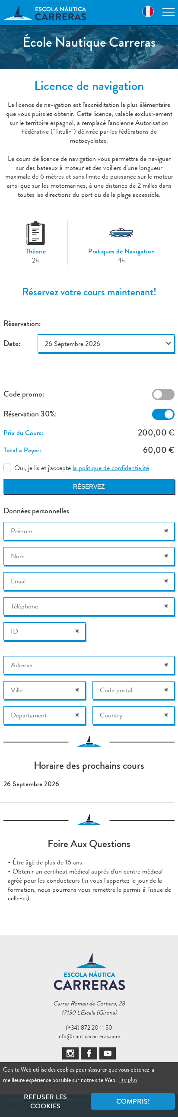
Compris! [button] (133, 1101)
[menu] (168, 12)
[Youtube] (107, 1053)
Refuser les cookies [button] (45, 1101)
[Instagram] (70, 1053)
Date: (11, 343)
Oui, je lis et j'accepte (81, 468)
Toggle (163, 394)
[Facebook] (89, 1053)
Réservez (89, 486)
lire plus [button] (128, 1079)
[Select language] (148, 13)
